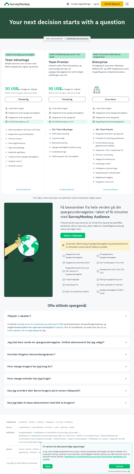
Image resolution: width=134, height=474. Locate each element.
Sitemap (64, 427)
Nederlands (23, 452)
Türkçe (35, 449)
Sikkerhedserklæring (109, 435)
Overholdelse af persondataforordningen (35, 439)
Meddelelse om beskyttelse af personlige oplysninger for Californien (47, 435)
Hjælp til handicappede (77, 439)
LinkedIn (40, 422)
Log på (96, 4)
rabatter (59, 327)
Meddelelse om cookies (98, 439)
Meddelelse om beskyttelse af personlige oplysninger (88, 456)
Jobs (57, 427)
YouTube (59, 422)
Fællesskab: (11, 422)
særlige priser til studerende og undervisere (37, 324)
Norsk (28, 449)
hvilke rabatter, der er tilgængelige (23, 330)
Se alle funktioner (23, 189)
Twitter (31, 422)
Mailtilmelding (60, 439)
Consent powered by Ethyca (117, 471)
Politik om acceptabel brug (88, 435)
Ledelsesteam (24, 427)
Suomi (21, 449)
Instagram (50, 422)
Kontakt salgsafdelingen (81, 4)
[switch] (45, 37)
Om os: (9, 427)
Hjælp (71, 427)
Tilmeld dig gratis (112, 4)
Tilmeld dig (23, 99)
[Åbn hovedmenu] (127, 4)
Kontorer (49, 427)
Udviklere (69, 422)
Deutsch (33, 452)
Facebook (23, 422)
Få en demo (110, 99)
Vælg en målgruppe (73, 235)
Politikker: (10, 432)
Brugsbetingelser (25, 432)
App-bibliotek (37, 427)
